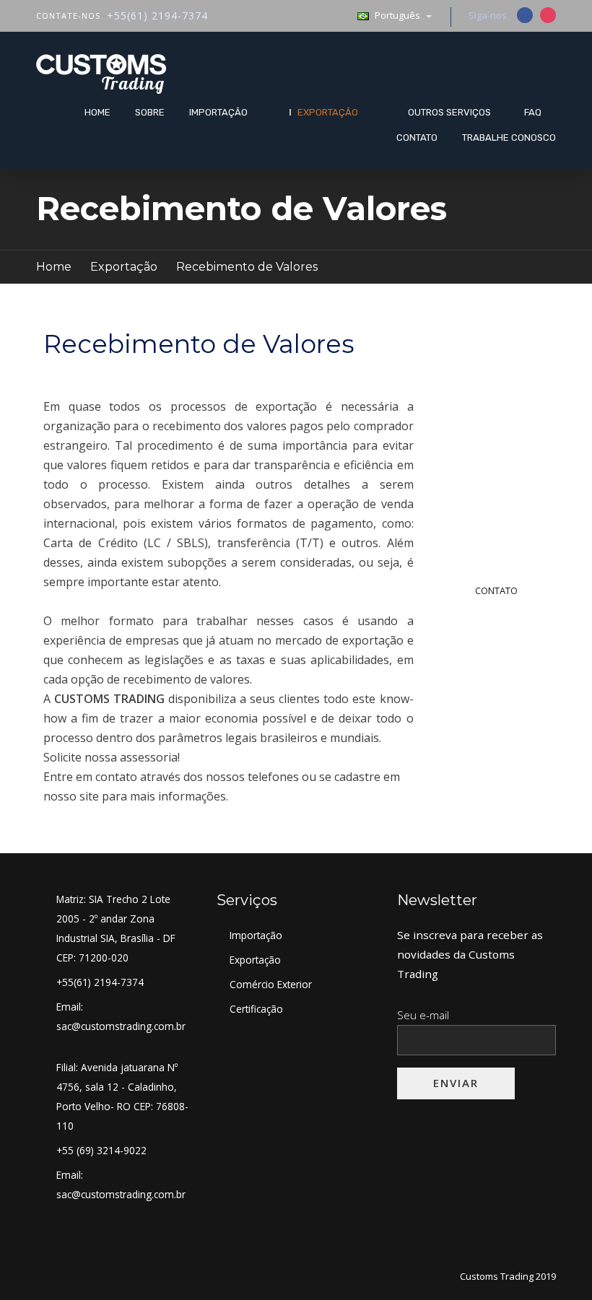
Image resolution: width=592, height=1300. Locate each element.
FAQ (532, 112)
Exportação (327, 112)
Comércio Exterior (271, 984)
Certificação (256, 1009)
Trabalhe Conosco (509, 137)
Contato (417, 137)
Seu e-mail (423, 1015)
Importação (218, 112)
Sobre (150, 112)
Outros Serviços (449, 112)
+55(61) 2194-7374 (157, 15)
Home (97, 112)
